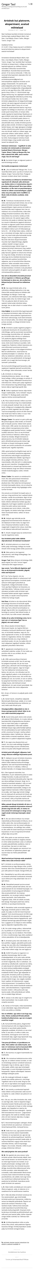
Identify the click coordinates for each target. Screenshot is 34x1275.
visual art (17, 1242)
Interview (12, 1242)
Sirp (28, 1242)
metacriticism (23, 1242)
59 (19, 1244)
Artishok (4, 1244)
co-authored (9, 1244)
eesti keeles (6, 1242)
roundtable (15, 1244)
